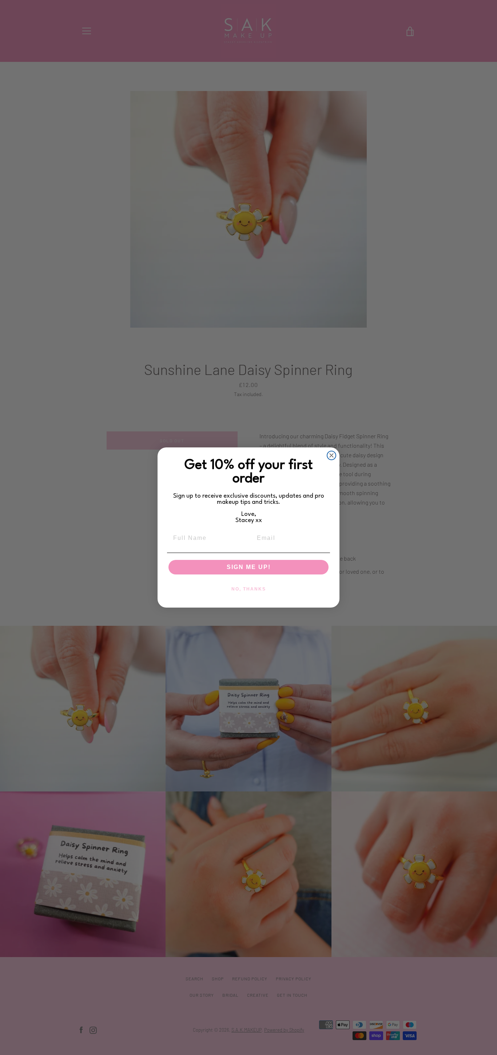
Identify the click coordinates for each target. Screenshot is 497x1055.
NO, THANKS (248, 589)
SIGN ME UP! (249, 567)
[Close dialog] (331, 455)
